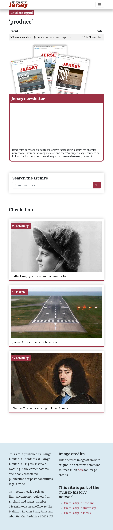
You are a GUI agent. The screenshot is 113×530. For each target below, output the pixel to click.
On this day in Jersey (77, 513)
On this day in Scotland (79, 503)
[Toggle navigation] (99, 4)
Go (97, 185)
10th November (92, 37)
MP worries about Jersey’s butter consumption (40, 37)
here (80, 470)
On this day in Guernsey (80, 508)
